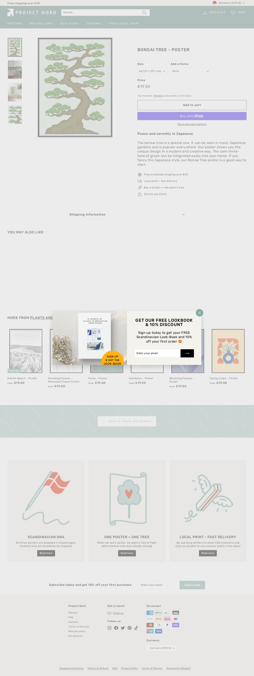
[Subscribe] (187, 353)
